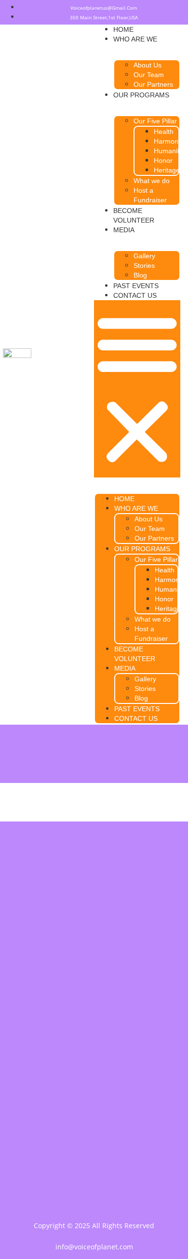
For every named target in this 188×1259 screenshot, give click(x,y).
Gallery (144, 256)
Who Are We (135, 39)
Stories (144, 265)
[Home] (94, 1043)
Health (164, 131)
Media (123, 230)
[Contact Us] (94, 1115)
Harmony (168, 141)
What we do (152, 181)
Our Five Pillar (155, 121)
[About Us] (94, 1067)
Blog (140, 275)
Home (123, 29)
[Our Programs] (94, 1091)
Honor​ (163, 160)
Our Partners (153, 84)
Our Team (149, 75)
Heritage (167, 170)
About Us (147, 65)
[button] (137, 388)
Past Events (136, 286)
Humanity (168, 151)
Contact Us (135, 295)
